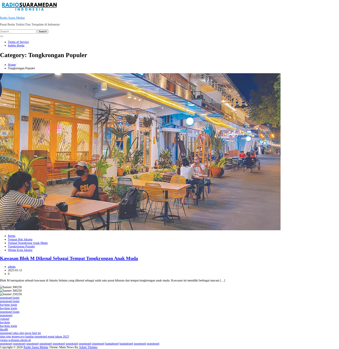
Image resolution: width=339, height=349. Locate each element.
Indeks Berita (16, 45)
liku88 (4, 329)
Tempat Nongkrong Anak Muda (28, 243)
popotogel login (9, 297)
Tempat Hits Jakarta (20, 239)
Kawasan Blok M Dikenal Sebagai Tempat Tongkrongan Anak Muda (69, 258)
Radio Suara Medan (12, 17)
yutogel (4, 319)
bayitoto (5, 322)
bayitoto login (8, 304)
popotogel (6, 315)
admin (11, 266)
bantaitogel (112, 343)
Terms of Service (18, 42)
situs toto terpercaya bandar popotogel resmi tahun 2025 (34, 336)
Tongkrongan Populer (21, 246)
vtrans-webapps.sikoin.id (15, 340)
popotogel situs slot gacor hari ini (20, 333)
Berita (11, 236)
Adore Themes (88, 347)
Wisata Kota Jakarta (20, 250)
